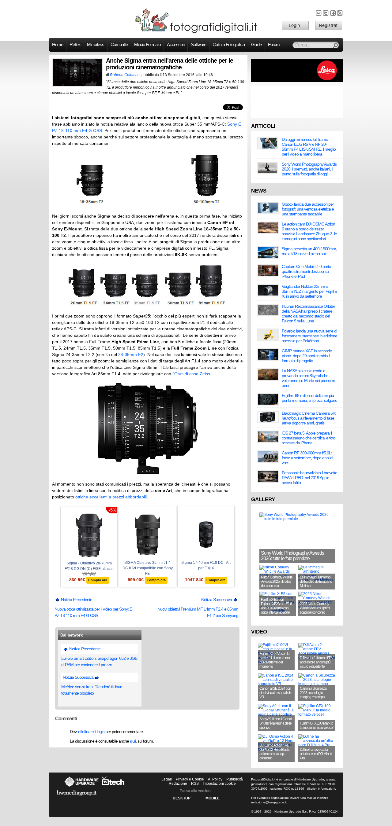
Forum (274, 44)
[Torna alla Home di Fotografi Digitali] (196, 32)
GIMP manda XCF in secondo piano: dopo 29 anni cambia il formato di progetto (307, 355)
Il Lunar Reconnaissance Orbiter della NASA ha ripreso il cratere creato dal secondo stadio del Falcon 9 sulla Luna (308, 313)
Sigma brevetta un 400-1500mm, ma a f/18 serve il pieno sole (309, 251)
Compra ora (97, 580)
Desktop (181, 798)
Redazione (178, 783)
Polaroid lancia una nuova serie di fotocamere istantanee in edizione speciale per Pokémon (309, 336)
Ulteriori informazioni (321, 788)
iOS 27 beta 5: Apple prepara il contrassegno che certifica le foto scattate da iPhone (308, 438)
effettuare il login (91, 731)
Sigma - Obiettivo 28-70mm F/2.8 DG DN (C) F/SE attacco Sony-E (89, 568)
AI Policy (215, 779)
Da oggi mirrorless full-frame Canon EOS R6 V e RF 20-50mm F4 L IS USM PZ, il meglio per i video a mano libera (309, 146)
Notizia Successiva (217, 599)
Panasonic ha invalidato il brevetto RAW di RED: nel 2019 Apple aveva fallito (309, 477)
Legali (166, 779)
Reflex (75, 44)
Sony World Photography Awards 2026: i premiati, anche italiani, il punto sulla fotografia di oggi (309, 169)
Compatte (119, 44)
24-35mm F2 (130, 354)
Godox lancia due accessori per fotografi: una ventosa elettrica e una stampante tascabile (308, 209)
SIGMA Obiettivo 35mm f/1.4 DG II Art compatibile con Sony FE (148, 568)
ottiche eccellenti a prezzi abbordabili (111, 496)
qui (133, 741)
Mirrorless (95, 44)
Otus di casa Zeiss (192, 373)
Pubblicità (234, 779)
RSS (195, 783)
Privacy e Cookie (190, 779)
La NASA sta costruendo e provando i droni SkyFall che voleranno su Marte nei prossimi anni (308, 378)
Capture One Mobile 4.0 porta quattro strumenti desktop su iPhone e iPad (306, 271)
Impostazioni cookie (219, 783)
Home (57, 44)
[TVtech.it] (113, 786)
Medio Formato (147, 44)
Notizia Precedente (76, 599)
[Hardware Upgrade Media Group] (76, 797)
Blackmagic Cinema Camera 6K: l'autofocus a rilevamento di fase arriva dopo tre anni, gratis (309, 418)
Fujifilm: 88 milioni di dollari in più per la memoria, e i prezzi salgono (309, 398)
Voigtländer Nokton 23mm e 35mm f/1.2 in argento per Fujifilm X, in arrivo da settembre (309, 291)
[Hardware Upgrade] (81, 786)
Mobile (212, 798)
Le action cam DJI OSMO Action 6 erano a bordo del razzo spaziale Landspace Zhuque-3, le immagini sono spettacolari (309, 231)
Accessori (175, 44)
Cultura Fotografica (229, 44)
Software (198, 44)
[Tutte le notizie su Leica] (297, 81)
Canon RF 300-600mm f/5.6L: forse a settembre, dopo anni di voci (307, 457)
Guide (256, 44)
